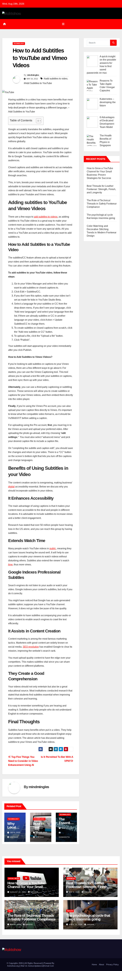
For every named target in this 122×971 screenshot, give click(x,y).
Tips (10, 911)
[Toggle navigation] (63, 24)
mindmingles (33, 75)
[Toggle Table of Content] (37, 120)
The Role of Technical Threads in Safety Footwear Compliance (102, 203)
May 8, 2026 (74, 892)
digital (11, 486)
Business (71, 878)
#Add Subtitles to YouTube (38, 83)
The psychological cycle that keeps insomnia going (88, 917)
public (53, 548)
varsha (14, 837)
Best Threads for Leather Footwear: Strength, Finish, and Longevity (101, 189)
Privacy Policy (112, 964)
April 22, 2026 (76, 924)
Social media (13, 878)
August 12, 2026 (18, 892)
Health (70, 911)
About (101, 964)
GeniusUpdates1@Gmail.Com (41, 966)
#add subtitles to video (55, 78)
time (10, 564)
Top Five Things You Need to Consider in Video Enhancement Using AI (23, 760)
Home (94, 964)
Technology (19, 43)
